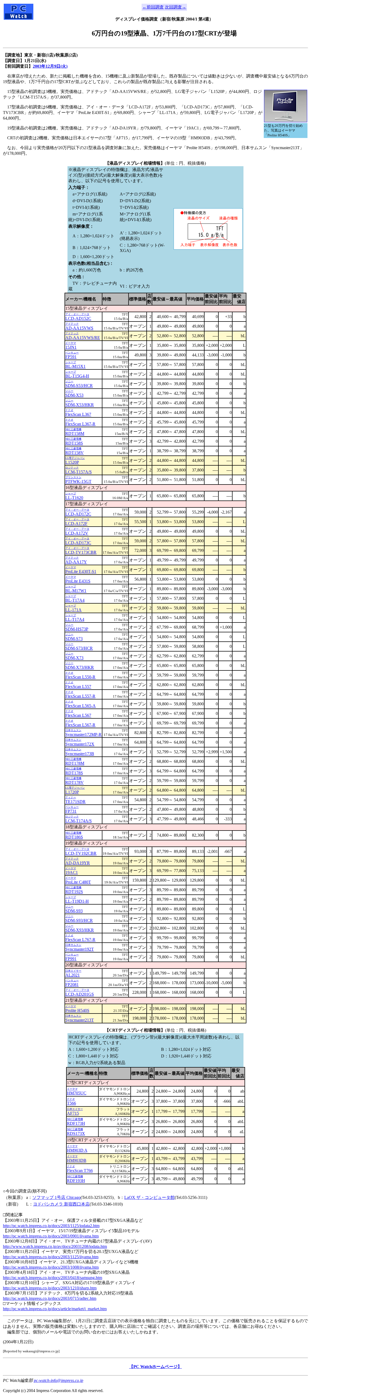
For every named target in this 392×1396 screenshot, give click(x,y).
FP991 (71, 959)
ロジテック (72, 467)
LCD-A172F (76, 523)
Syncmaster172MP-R (83, 734)
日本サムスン (73, 730)
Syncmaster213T (79, 1020)
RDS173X (76, 1133)
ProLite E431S (77, 581)
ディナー (70, 797)
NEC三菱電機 (73, 429)
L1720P (72, 792)
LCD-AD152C (78, 318)
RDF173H (76, 1123)
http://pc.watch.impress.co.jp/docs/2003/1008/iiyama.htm (51, 1267)
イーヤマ (70, 342)
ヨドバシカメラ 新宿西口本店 (61, 1204)
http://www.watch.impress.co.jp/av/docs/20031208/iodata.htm (55, 1246)
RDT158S (74, 443)
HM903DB (76, 1160)
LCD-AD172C (78, 514)
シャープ (70, 362)
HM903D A (77, 1150)
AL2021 (72, 975)
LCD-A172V (76, 533)
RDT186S (74, 837)
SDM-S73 (74, 638)
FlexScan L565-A (80, 705)
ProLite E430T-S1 (80, 571)
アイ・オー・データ (77, 314)
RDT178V (74, 782)
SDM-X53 (74, 395)
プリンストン (73, 477)
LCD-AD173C (78, 542)
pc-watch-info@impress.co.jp (58, 1380)
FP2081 (72, 984)
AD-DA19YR (77, 863)
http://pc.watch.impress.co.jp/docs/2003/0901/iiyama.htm (51, 1236)
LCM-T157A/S (78, 472)
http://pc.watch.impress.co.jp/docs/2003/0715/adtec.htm (49, 1298)
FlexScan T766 (80, 1170)
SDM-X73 (74, 658)
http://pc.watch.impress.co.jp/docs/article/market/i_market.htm (55, 1309)
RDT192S (74, 891)
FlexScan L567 (78, 715)
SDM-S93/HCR (79, 920)
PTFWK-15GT (78, 481)
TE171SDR (75, 801)
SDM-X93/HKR (79, 930)
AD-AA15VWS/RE (82, 337)
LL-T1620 (74, 497)
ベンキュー (72, 352)
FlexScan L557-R (80, 696)
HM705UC (76, 1093)
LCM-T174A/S (78, 821)
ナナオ (69, 410)
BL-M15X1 (75, 366)
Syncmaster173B (79, 753)
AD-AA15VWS (79, 328)
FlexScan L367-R (80, 424)
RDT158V (74, 452)
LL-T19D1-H (77, 901)
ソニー (69, 381)
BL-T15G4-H (77, 376)
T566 (71, 1103)
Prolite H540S (77, 1010)
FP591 (71, 357)
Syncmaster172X (79, 744)
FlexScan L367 (78, 414)
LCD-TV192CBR (81, 853)
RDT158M (74, 433)
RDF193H (76, 1180)
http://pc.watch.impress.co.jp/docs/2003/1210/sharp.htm (50, 1288)
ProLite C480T (78, 882)
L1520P (72, 462)
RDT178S (74, 773)
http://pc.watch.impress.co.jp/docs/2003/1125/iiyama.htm (50, 1257)
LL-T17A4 (74, 619)
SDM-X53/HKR (79, 404)
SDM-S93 (74, 911)
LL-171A (73, 610)
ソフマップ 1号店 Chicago (56, 1197)
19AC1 (71, 872)
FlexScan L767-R (80, 939)
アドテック (72, 323)
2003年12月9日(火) (50, 66)
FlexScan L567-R (80, 725)
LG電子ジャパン (75, 458)
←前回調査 (153, 7)
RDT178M (74, 763)
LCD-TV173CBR (81, 552)
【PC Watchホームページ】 (155, 1366)
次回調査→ (175, 7)
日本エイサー (73, 970)
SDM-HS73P (76, 629)
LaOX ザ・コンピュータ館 (149, 1197)
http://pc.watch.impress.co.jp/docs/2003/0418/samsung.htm (52, 1277)
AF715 (73, 1113)
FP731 (71, 811)
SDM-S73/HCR (79, 648)
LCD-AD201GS (79, 994)
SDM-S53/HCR (79, 385)
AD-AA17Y (76, 562)
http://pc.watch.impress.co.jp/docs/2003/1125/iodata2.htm (51, 1225)
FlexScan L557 (78, 686)
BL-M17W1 (75, 590)
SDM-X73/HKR (79, 667)
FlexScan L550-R (80, 677)
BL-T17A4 (75, 600)
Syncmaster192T (79, 949)
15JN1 (71, 347)
